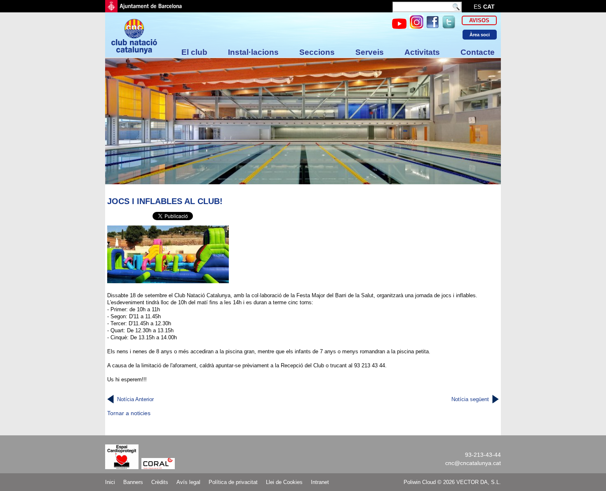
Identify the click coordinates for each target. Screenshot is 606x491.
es (477, 6)
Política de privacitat (233, 482)
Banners (133, 482)
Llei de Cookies (284, 482)
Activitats (422, 52)
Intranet (320, 482)
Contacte (477, 52)
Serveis (369, 52)
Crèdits (159, 482)
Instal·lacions (253, 52)
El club (194, 52)
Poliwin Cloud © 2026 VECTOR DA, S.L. (452, 482)
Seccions (317, 52)
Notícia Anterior (135, 399)
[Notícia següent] (495, 399)
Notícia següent (470, 399)
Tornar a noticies (128, 413)
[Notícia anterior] (110, 399)
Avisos (479, 20)
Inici (110, 482)
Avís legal (188, 482)
